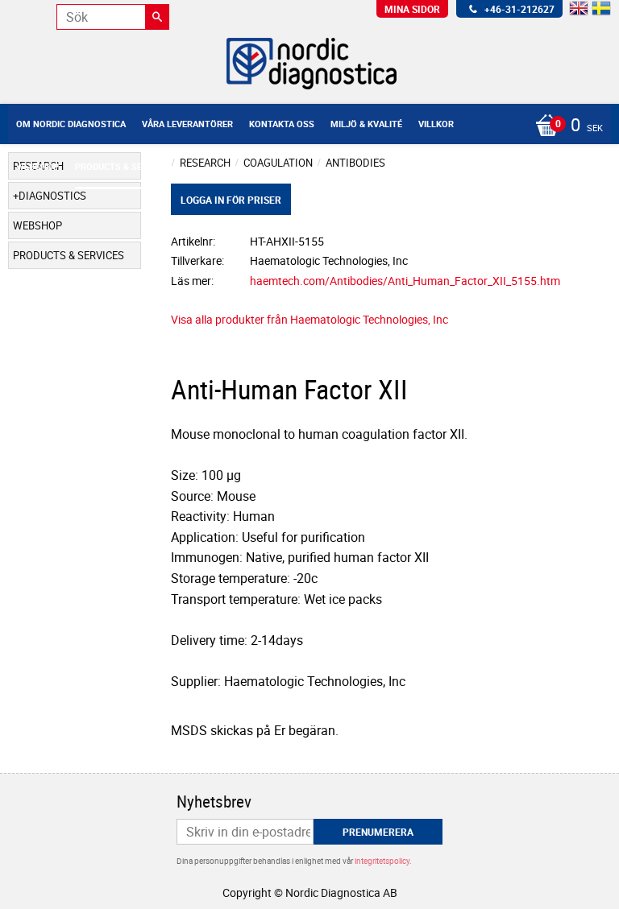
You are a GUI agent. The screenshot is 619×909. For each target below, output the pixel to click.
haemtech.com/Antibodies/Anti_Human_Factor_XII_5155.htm (405, 280)
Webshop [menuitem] (37, 166)
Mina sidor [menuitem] (412, 8)
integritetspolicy (382, 860)
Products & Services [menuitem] (123, 166)
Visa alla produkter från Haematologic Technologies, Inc (309, 319)
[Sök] (157, 17)
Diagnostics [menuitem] (52, 195)
